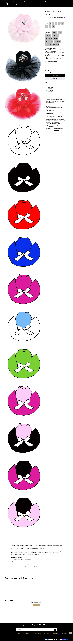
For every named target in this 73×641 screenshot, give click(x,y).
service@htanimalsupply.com (51, 61)
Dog (20, 1)
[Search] (61, 3)
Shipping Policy (55, 633)
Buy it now (55, 78)
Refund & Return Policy (38, 634)
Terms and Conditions (27, 634)
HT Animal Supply (11, 639)
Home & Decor (16, 4)
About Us (18, 633)
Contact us (47, 92)
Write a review (36, 605)
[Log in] (64, 3)
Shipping (46, 15)
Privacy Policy (46, 633)
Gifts (45, 1)
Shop (14, 1)
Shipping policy (52, 92)
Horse (31, 1)
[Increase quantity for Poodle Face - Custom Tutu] (54, 72)
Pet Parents (38, 1)
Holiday (51, 1)
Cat (25, 1)
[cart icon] (67, 3)
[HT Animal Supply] (7, 3)
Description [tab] (48, 95)
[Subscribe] (55, 630)
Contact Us (64, 633)
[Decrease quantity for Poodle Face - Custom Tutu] (46, 72)
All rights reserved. (17, 639)
